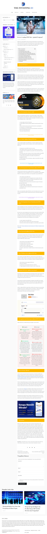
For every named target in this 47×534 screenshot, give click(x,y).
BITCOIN (22, 35)
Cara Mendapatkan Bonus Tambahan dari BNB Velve (27, 54)
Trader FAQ (28, 12)
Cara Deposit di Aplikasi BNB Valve (24, 55)
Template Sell (4, 532)
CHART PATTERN (7, 59)
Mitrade (18, 375)
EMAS (5, 54)
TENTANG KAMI (34, 12)
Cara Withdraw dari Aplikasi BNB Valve (25, 56)
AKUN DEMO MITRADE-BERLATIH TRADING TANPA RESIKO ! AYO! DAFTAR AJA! (31, 163)
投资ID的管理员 (24, 39)
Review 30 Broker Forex (8, 49)
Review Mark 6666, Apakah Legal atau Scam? (38, 452)
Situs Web (20, 475)
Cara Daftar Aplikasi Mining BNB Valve (25, 52)
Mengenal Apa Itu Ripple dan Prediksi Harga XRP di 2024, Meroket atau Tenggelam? (32, 509)
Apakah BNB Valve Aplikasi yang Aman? (25, 57)
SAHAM (5, 66)
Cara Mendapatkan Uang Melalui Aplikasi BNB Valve (27, 53)
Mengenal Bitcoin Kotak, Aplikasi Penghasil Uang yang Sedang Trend (23, 452)
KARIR (39, 530)
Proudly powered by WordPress (7, 531)
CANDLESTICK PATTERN (8, 57)
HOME (12, 12)
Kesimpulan (21, 61)
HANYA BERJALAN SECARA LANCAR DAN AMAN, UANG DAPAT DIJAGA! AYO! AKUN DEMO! (31, 197)
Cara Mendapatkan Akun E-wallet (24, 51)
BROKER (22, 12)
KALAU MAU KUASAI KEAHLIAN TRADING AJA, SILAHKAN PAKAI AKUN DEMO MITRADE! (31, 135)
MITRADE (5, 47)
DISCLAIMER (27, 532)
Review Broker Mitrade (22, 60)
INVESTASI (16, 12)
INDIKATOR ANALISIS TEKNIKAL (7, 63)
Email (19, 471)
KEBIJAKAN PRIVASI (34, 530)
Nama (19, 468)
